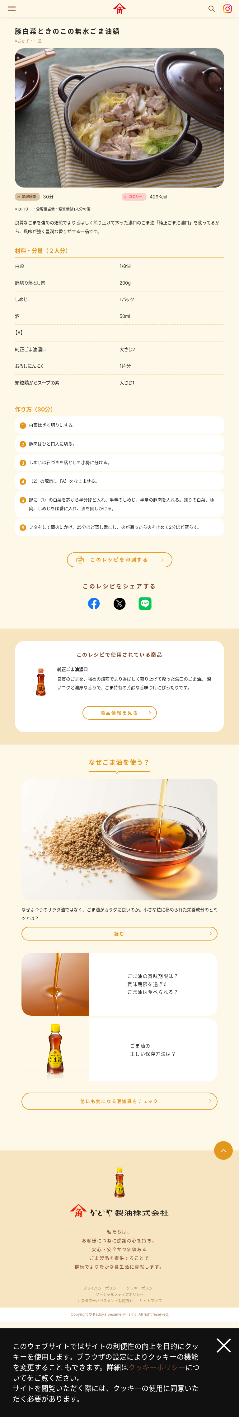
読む (119, 933)
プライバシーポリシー (101, 1288)
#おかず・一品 (28, 40)
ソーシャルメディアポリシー (120, 1295)
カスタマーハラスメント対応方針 (105, 1301)
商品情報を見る (120, 712)
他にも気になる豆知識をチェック (119, 1101)
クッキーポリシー (141, 1288)
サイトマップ (150, 1301)
